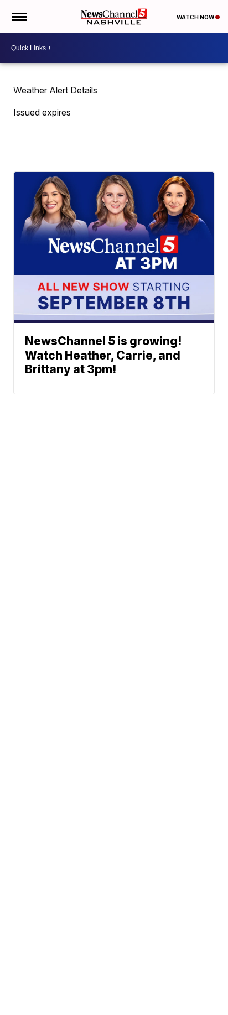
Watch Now (196, 17)
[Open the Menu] (18, 16)
